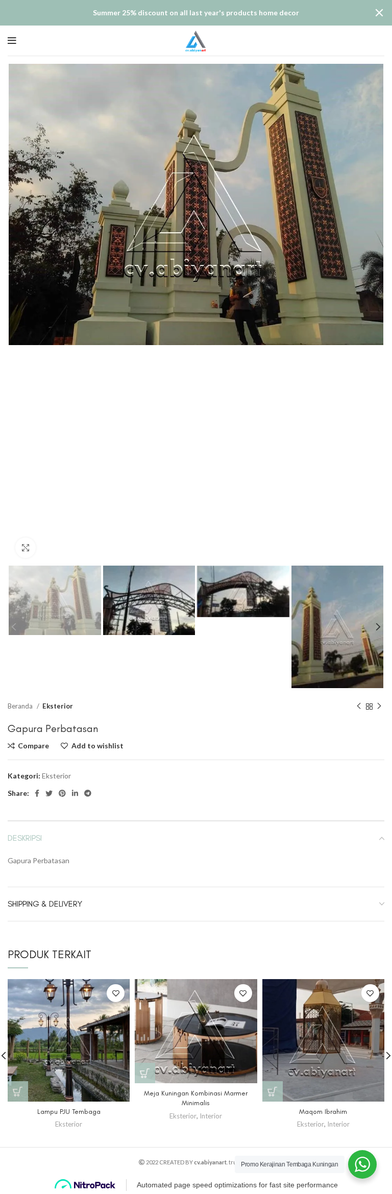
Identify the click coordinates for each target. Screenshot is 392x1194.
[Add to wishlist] (116, 993)
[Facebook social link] (37, 793)
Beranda (21, 706)
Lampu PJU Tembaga (69, 1111)
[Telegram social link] (87, 793)
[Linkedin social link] (75, 793)
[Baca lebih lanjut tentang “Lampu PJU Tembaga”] (18, 1091)
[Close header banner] (379, 13)
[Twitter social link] (49, 793)
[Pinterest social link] (62, 793)
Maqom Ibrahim (323, 1111)
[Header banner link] (180, 13)
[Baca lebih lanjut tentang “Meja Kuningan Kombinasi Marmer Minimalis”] (145, 1073)
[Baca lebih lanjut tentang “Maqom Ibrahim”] (272, 1091)
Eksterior (57, 706)
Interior (211, 1116)
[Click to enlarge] (25, 548)
